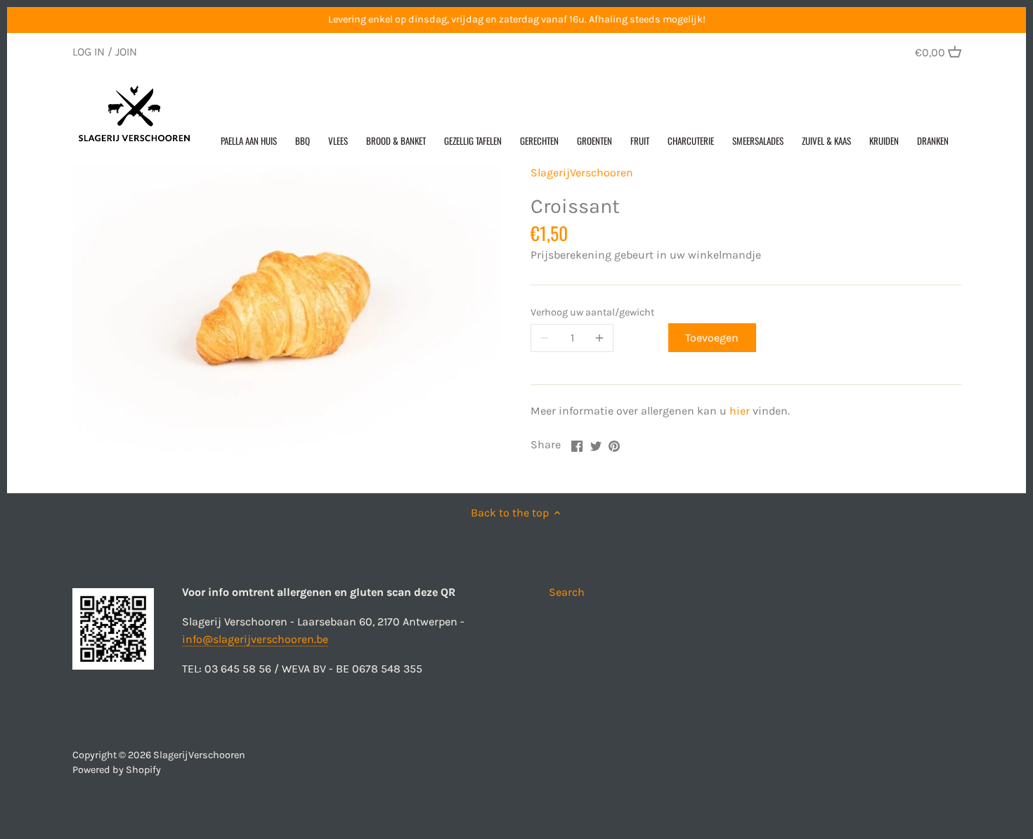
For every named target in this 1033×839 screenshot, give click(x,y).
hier (739, 410)
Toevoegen (712, 337)
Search (567, 592)
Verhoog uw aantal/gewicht (592, 312)
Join (126, 51)
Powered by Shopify (116, 770)
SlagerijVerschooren (582, 172)
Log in (88, 51)
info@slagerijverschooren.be (255, 639)
